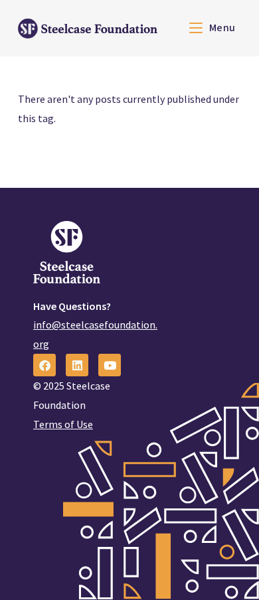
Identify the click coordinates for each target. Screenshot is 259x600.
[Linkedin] (77, 365)
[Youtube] (109, 365)
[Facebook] (44, 365)
